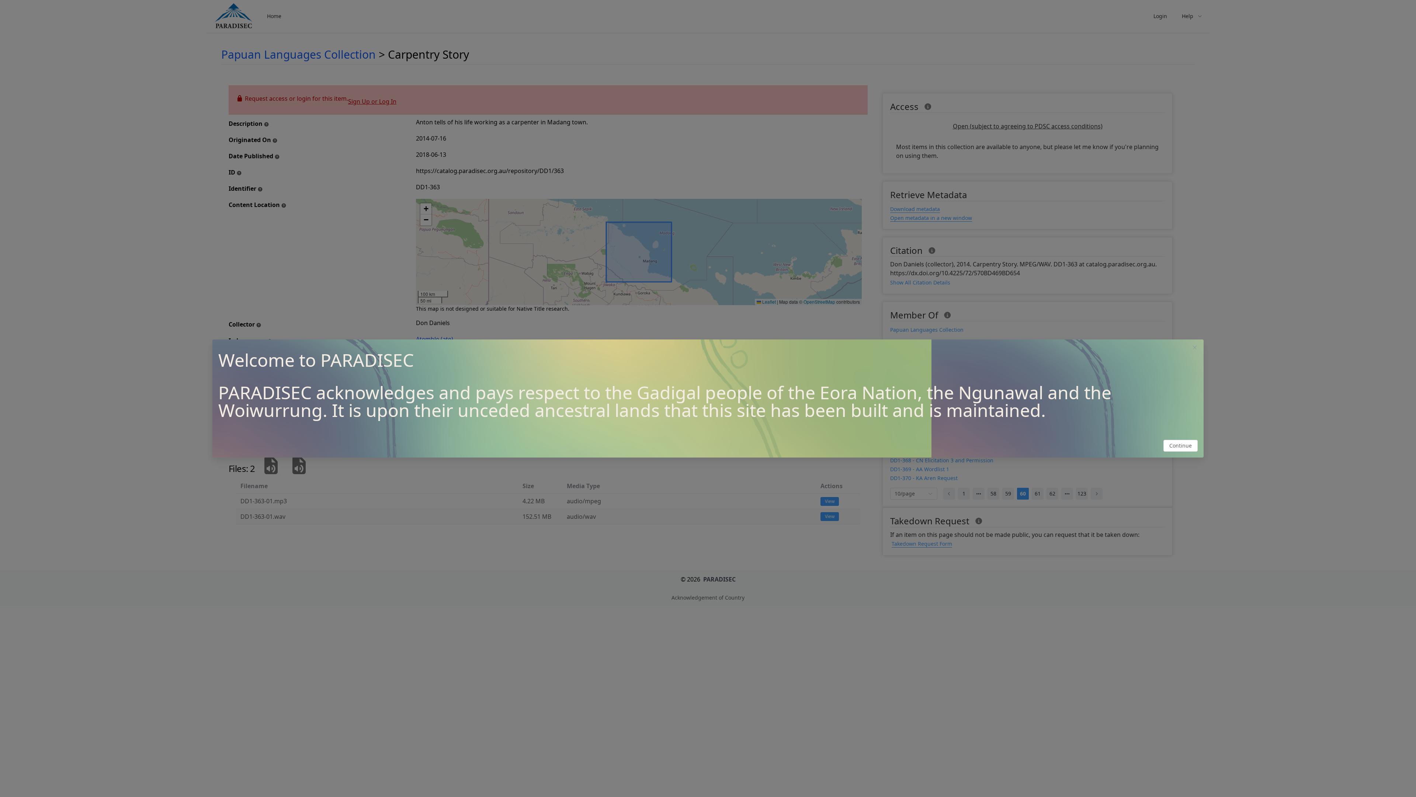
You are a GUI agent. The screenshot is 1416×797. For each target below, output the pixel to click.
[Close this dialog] (1195, 348)
